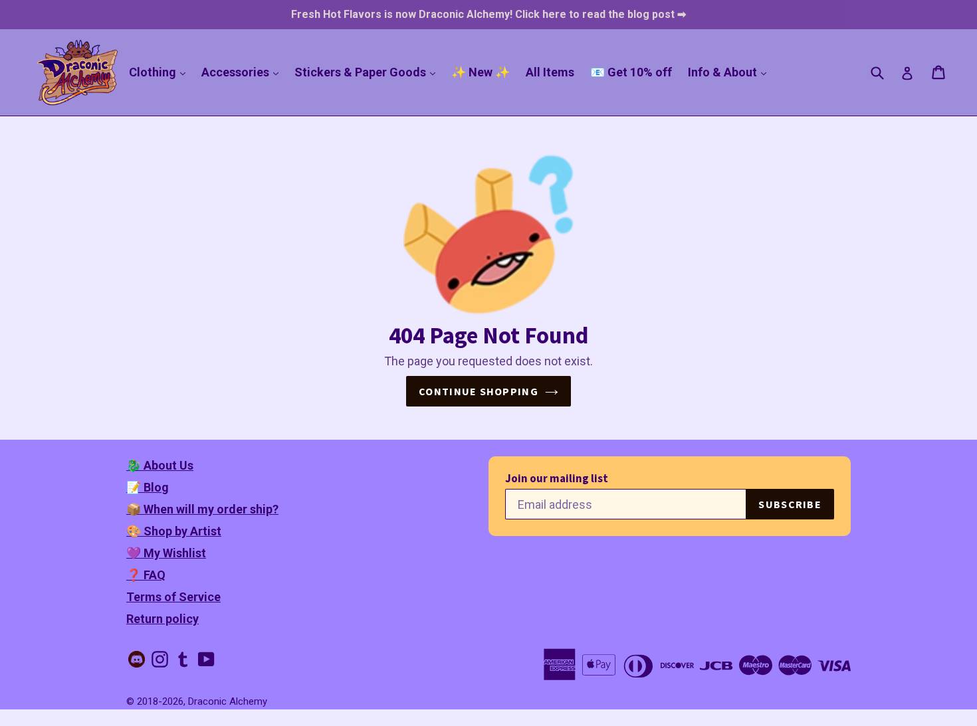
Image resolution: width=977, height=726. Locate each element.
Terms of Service (173, 597)
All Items (550, 72)
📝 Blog (147, 487)
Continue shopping (478, 391)
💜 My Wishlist (166, 553)
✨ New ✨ (480, 72)
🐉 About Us (159, 465)
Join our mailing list (556, 478)
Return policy (162, 619)
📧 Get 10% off (631, 72)
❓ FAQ (145, 575)
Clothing (160, 71)
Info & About (730, 71)
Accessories (243, 71)
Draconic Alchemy (227, 701)
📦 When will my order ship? (202, 509)
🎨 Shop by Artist (173, 531)
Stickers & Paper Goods (368, 71)
